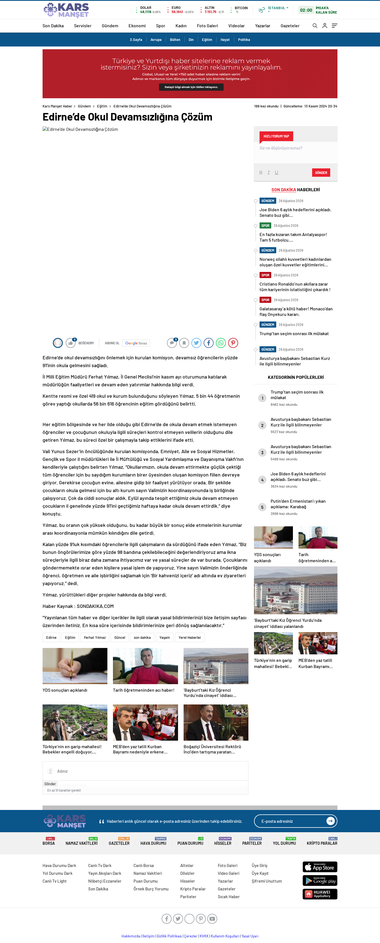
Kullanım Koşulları (225, 936)
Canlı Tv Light (55, 880)
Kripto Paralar (322, 841)
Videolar (236, 25)
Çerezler (191, 936)
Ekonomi (137, 25)
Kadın (181, 25)
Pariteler (252, 841)
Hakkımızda (131, 936)
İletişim (148, 936)
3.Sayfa (136, 39)
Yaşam (164, 637)
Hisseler (222, 841)
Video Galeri (228, 873)
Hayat (225, 39)
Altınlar (187, 865)
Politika (244, 39)
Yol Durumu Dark (58, 873)
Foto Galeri (207, 25)
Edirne (51, 637)
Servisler (83, 25)
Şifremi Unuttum (267, 880)
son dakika (142, 637)
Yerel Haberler (190, 637)
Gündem (110, 25)
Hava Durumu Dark (59, 865)
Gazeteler (290, 25)
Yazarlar (262, 25)
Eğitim (207, 39)
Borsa (49, 841)
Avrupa (156, 39)
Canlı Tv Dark (100, 865)
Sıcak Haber (229, 896)
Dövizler (187, 873)
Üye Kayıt (260, 873)
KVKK (204, 936)
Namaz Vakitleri (82, 841)
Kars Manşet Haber (57, 106)
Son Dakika (53, 25)
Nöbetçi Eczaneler (105, 880)
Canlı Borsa (144, 865)
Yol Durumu (284, 841)
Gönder (50, 784)
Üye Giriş (259, 865)
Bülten (175, 39)
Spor (160, 25)
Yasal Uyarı (249, 936)
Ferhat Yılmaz (95, 637)
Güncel (119, 637)
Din (191, 39)
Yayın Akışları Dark (104, 873)
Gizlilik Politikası (169, 936)
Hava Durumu (153, 841)
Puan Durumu (190, 841)
